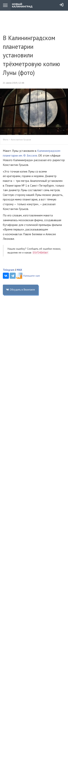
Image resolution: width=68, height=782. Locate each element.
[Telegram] (13, 276)
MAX (19, 269)
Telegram (8, 269)
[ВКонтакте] (6, 276)
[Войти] (61, 4)
